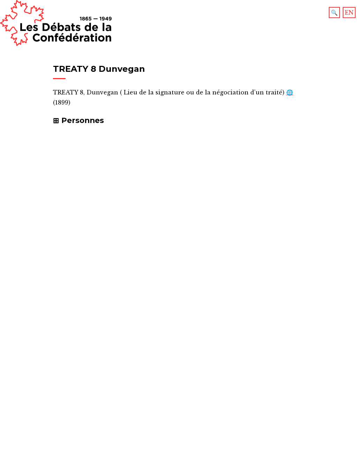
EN (349, 12)
